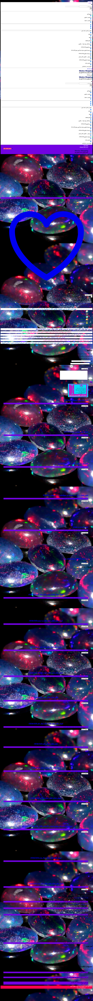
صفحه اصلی (85, 145)
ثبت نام (88, 68)
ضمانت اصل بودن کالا (81, 318)
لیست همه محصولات (84, 147)
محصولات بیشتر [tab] (85, 347)
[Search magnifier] (91, 8)
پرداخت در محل (82, 315)
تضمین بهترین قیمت (81, 323)
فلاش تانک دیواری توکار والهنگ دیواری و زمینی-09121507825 (77, 155)
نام (91, 361)
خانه (91, 155)
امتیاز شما (90, 369)
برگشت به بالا (89, 891)
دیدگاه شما (90, 379)
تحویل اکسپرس (82, 320)
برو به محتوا (90, 1)
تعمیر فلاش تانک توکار (41, 303)
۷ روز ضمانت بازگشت (81, 312)
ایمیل (91, 364)
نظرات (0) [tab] (86, 345)
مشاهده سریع (85, 406)
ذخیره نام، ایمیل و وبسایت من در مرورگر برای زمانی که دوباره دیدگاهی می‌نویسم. (75, 366)
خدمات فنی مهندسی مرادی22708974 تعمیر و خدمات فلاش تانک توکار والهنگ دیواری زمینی (69, 305)
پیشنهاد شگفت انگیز (7, 148)
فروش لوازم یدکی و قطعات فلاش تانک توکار (15, 305)
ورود (91, 68)
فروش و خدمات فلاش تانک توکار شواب (56, 155)
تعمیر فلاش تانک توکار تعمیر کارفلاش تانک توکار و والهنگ (24, 303)
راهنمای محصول (88, 295)
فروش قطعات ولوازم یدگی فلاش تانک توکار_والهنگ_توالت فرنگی (37, 305)
